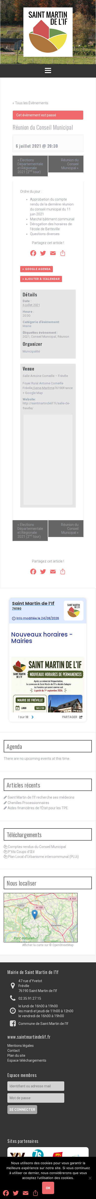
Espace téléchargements (26, 1060)
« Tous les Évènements (30, 103)
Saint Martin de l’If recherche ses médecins (41, 797)
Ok (48, 1188)
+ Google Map (33, 393)
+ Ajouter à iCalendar (41, 279)
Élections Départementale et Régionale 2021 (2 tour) (30, 166)
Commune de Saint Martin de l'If (43, 1024)
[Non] (89, 1178)
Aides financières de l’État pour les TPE (38, 808)
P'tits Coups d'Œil (21, 852)
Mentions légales (20, 1046)
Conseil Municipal (43, 336)
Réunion (63, 336)
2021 (26, 336)
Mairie (27, 326)
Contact (13, 1051)
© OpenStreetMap (61, 945)
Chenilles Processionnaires (28, 803)
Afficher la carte (33, 945)
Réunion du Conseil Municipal (70, 164)
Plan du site (16, 1055)
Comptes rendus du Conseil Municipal (37, 847)
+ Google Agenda (36, 269)
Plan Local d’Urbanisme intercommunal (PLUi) (43, 857)
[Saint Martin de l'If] (48, 32)
